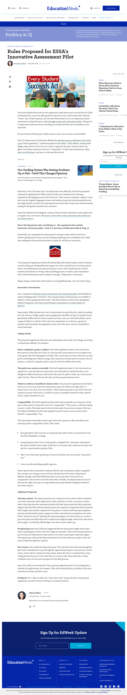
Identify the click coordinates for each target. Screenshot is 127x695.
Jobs (94, 18)
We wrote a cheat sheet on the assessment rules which (65, 215)
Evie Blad (102, 95)
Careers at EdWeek (45, 678)
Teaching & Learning (55, 18)
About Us (42, 660)
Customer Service (64, 671)
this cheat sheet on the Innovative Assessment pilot (55, 293)
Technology (73, 18)
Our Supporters (44, 674)
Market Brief (105, 18)
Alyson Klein (21, 63)
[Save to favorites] (10, 81)
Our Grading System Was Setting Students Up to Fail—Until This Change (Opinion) (44, 171)
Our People (42, 671)
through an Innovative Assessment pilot (65, 121)
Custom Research (105, 680)
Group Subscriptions (85, 671)
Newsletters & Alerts (85, 667)
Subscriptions (83, 664)
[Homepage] (63, 8)
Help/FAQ (62, 667)
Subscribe (111, 8)
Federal (102, 80)
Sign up (80, 646)
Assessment (22, 166)
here (89, 281)
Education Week (45, 596)
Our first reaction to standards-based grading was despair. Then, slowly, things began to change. (43, 179)
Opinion (85, 18)
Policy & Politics (35, 18)
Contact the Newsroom (66, 674)
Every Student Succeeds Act (20, 46)
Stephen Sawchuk (116, 195)
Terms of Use (67, 686)
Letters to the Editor (65, 664)
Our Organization (44, 664)
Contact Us (63, 660)
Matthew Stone (104, 195)
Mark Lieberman (104, 115)
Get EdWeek (83, 660)
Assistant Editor (34, 596)
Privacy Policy (81, 686)
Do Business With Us (106, 660)
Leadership (19, 18)
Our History (42, 667)
